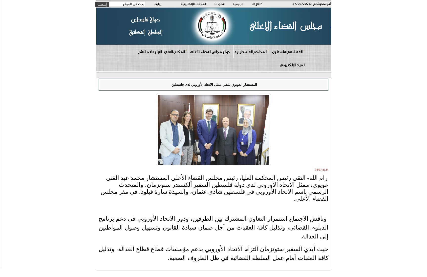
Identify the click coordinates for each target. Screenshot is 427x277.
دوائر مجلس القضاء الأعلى (210, 51)
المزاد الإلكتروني (292, 64)
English (257, 3)
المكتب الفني (174, 51)
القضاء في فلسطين (287, 51)
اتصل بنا (219, 3)
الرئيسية (238, 3)
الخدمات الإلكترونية (194, 3)
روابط (157, 3)
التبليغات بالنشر (150, 51)
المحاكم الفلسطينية (251, 51)
